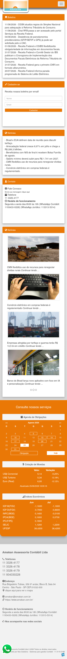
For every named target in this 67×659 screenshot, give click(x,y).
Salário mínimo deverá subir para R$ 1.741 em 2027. (32, 158)
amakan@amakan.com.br (18, 596)
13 (42, 437)
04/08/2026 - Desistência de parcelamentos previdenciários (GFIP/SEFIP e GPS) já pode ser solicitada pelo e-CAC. (29, 39)
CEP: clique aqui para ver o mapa (29, 587)
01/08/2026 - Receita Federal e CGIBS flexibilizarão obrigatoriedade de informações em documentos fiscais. (32, 47)
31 (15, 449)
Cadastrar (33, 110)
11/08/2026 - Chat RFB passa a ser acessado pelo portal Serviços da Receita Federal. (33, 32)
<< (6, 422)
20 (42, 441)
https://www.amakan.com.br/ (19, 599)
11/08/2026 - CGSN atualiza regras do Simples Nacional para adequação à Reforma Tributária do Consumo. (32, 26)
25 (25, 445)
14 (51, 437)
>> (60, 422)
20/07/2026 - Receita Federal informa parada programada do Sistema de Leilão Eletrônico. (27, 72)
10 (15, 437)
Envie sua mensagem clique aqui (17, 192)
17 (15, 441)
